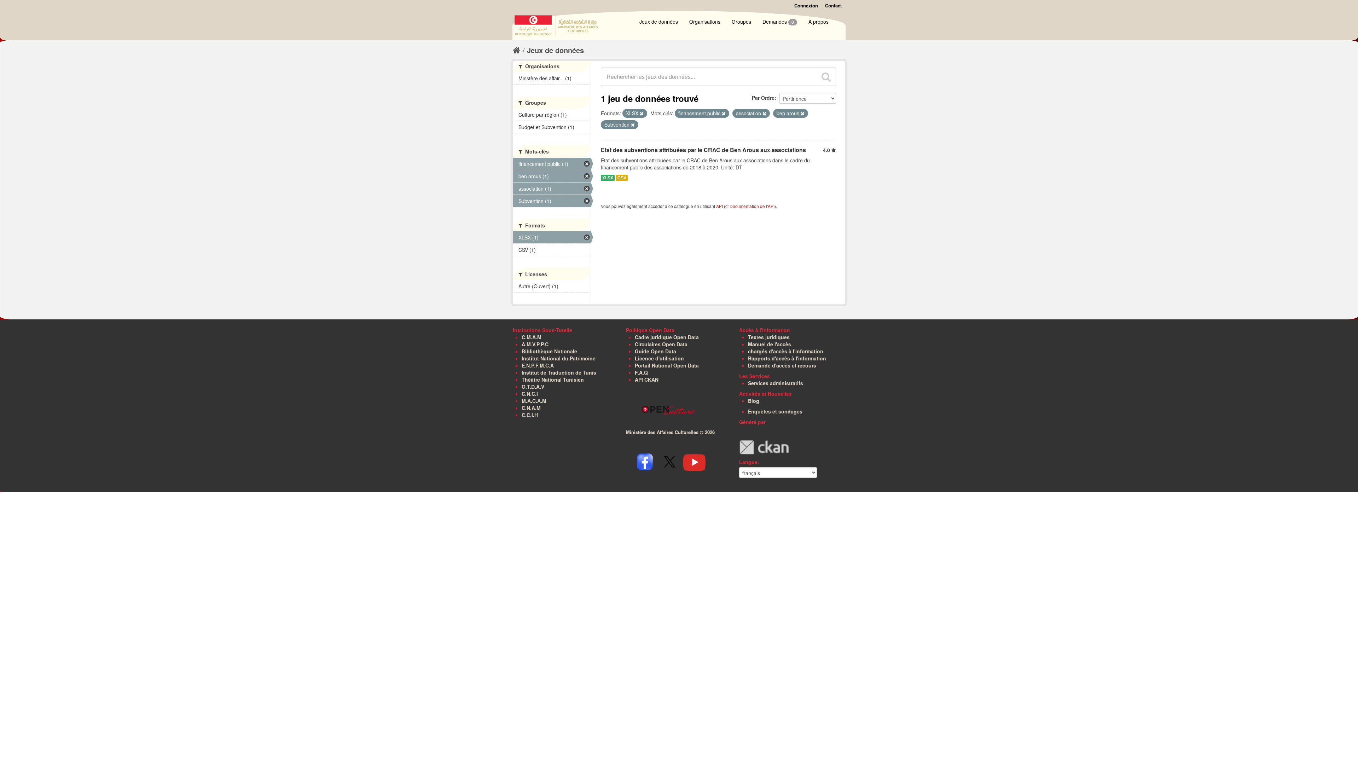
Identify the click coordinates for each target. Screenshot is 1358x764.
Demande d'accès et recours (782, 365)
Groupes (741, 21)
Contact (833, 5)
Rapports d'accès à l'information (787, 358)
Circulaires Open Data (661, 344)
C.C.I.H (530, 414)
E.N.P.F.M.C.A (538, 365)
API (719, 206)
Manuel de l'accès (769, 344)
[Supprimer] (642, 113)
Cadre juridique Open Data (667, 337)
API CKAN (646, 379)
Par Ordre (763, 97)
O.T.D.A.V (533, 386)
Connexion (806, 5)
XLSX (607, 178)
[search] (826, 76)
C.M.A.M (531, 337)
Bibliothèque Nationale (549, 351)
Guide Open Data (655, 351)
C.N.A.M (531, 407)
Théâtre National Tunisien (553, 379)
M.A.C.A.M (534, 400)
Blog (753, 400)
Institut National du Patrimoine (559, 358)
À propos (818, 21)
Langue (748, 461)
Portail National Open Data (667, 365)
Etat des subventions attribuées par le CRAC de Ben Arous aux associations (703, 150)
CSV (621, 178)
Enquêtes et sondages (775, 411)
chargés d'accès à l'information (785, 351)
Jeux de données (658, 21)
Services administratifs (775, 383)
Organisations (704, 21)
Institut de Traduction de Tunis (559, 372)
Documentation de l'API (752, 206)
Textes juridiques (769, 337)
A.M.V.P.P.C (535, 344)
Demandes (778, 21)
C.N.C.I (530, 393)
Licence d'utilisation (659, 358)
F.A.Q (641, 372)
